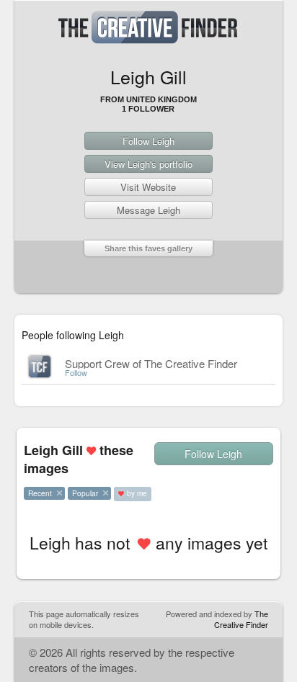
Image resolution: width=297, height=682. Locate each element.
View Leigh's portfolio (148, 164)
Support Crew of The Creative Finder (151, 363)
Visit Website (148, 187)
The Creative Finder (241, 619)
